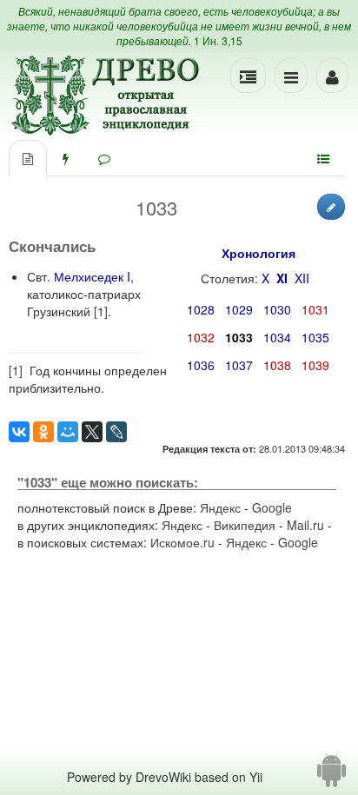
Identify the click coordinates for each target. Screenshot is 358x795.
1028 (201, 309)
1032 (201, 337)
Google (272, 507)
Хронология (258, 253)
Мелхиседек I (92, 276)
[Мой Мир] (67, 431)
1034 (277, 337)
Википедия (244, 524)
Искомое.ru (182, 542)
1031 (315, 309)
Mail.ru (305, 524)
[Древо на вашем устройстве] (331, 776)
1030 (277, 309)
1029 (239, 309)
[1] (101, 311)
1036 (201, 365)
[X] (92, 431)
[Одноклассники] (43, 431)
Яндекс (220, 507)
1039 (315, 365)
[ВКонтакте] (19, 431)
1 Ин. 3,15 (218, 40)
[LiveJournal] (116, 431)
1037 (239, 365)
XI (282, 278)
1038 (277, 365)
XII (302, 278)
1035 (315, 337)
